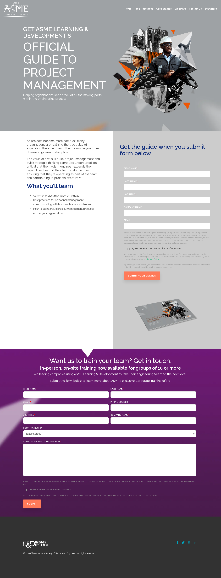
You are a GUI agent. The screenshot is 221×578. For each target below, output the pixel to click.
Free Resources (144, 8)
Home (128, 8)
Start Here (211, 8)
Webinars (180, 8)
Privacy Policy (153, 259)
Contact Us (195, 8)
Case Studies (163, 8)
